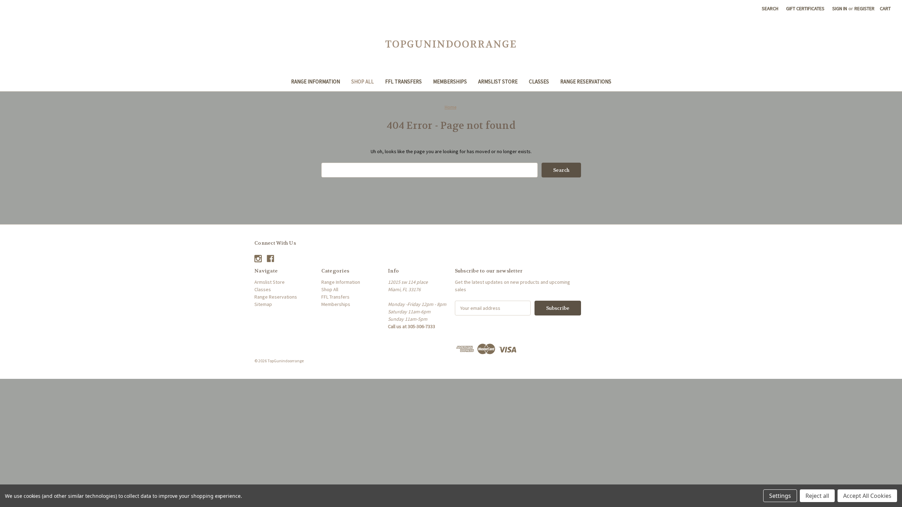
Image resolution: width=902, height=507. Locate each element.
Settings (780, 496)
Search (770, 8)
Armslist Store (498, 81)
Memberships (450, 81)
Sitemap (263, 304)
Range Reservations (585, 81)
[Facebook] (270, 258)
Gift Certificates (805, 8)
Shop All (362, 81)
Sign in (839, 8)
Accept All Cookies (867, 496)
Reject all (817, 496)
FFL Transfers (403, 81)
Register (864, 8)
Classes (539, 81)
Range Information (315, 81)
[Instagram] (258, 258)
